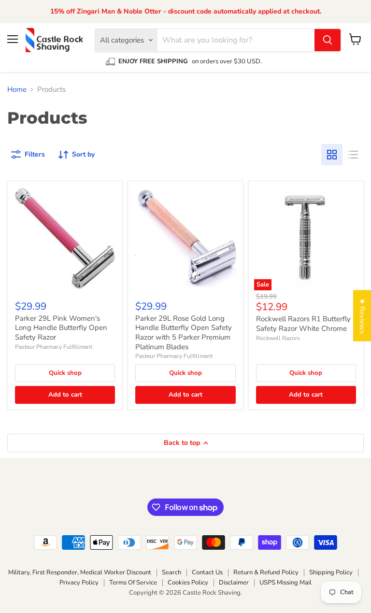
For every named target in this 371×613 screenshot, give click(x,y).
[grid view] (331, 154)
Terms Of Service (133, 582)
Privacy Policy (79, 582)
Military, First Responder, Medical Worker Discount (79, 572)
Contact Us (207, 572)
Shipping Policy (331, 572)
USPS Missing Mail (285, 582)
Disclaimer (234, 582)
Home (17, 90)
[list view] (353, 154)
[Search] (327, 40)
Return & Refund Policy (266, 572)
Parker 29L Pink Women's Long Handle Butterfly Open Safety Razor (61, 328)
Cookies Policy (188, 582)
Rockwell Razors (278, 338)
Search (171, 572)
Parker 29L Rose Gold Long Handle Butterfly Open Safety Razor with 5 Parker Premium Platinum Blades (183, 333)
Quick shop (65, 373)
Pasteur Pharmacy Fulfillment (53, 347)
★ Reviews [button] (362, 315)
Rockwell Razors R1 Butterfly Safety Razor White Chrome (303, 323)
